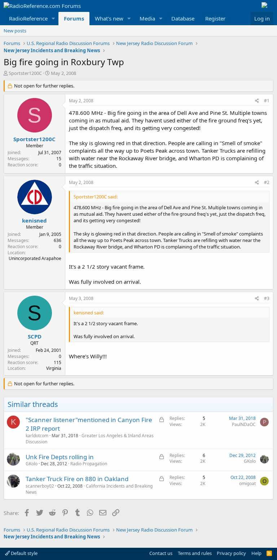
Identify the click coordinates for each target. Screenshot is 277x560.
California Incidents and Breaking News (89, 489)
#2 (266, 182)
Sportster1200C (25, 73)
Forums (74, 18)
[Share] (256, 101)
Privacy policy (231, 553)
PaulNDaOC (244, 424)
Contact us (160, 553)
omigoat (247, 483)
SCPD (34, 336)
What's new (109, 18)
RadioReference (28, 18)
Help (256, 553)
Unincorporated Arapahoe (35, 258)
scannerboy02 (40, 486)
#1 (266, 101)
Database (182, 18)
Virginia (53, 368)
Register (215, 18)
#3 (266, 298)
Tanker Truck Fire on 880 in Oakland (77, 479)
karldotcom (37, 436)
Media (147, 18)
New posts (15, 30)
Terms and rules (195, 553)
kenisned (34, 220)
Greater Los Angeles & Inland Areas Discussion (90, 439)
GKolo (32, 464)
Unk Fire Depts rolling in (60, 457)
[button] (53, 18)
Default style (24, 553)
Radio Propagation (88, 464)
